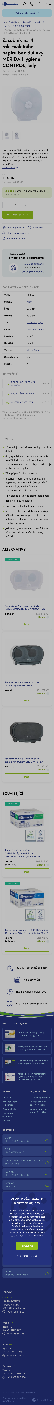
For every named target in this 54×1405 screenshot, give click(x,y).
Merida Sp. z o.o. (20, 74)
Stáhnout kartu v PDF (17, 238)
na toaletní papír (35, 322)
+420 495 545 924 (16, 1311)
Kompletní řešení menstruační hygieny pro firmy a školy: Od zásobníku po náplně (32, 1077)
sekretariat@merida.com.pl (15, 418)
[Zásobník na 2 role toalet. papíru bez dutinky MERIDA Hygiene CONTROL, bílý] (27, 580)
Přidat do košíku (20, 214)
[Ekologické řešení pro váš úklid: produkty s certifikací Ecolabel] (10, 1048)
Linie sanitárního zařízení (32, 22)
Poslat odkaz (39, 227)
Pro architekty (9, 1109)
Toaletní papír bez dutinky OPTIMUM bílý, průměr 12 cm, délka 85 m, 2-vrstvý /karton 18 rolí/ (22, 853)
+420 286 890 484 (16, 1333)
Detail (27, 624)
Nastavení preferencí (27, 1255)
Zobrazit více (8, 167)
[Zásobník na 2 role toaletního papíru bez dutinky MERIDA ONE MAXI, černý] (27, 732)
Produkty (13, 22)
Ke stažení (7, 1097)
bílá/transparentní (35, 329)
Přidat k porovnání (16, 227)
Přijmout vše (27, 1245)
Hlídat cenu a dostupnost (19, 233)
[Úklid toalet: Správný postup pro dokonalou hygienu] (10, 1034)
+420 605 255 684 (16, 1377)
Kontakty (6, 1120)
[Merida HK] (10, 4)
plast (29, 302)
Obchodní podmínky (40, 1097)
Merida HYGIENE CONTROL (17, 26)
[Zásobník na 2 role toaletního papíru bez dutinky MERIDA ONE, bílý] (27, 656)
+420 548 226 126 (16, 1355)
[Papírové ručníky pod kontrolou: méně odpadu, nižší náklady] (10, 1062)
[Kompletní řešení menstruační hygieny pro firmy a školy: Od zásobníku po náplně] (10, 1077)
